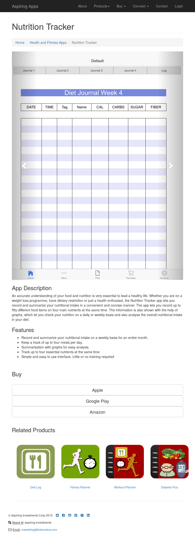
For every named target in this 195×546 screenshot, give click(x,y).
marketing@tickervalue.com (39, 529)
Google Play (97, 401)
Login (179, 6)
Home (19, 42)
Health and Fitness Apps (48, 42)
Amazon (97, 412)
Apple (97, 390)
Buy (120, 6)
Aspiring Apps (25, 6)
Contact (162, 6)
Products (100, 6)
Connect (139, 6)
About (82, 6)
